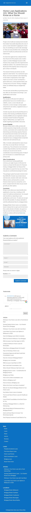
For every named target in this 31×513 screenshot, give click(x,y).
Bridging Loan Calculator (9, 360)
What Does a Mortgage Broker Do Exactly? (14, 348)
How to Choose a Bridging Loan (11, 382)
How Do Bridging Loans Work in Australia (13, 336)
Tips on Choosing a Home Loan (11, 350)
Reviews (6, 438)
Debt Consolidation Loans (10, 456)
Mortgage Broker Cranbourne (11, 495)
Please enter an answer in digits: (11, 270)
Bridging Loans (8, 459)
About (5, 433)
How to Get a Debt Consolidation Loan (13, 377)
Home (5, 428)
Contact (6, 441)
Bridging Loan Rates (8, 375)
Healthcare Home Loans (20, 18)
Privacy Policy (22, 510)
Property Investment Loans (11, 448)
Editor (5, 18)
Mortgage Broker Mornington (11, 497)
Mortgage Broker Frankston (11, 492)
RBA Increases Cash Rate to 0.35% (12, 363)
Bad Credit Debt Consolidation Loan (12, 365)
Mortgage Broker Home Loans (12, 510)
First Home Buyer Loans (10, 451)
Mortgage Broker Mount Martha (12, 500)
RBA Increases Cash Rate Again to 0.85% (14, 341)
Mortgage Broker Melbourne (11, 490)
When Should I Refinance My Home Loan (13, 368)
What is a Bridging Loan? (9, 380)
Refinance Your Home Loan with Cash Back (14, 329)
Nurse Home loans (9, 461)
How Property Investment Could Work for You (14, 417)
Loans (5, 431)
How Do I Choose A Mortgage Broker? (13, 357)
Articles (6, 436)
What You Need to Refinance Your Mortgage (14, 338)
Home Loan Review (9, 454)
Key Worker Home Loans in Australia (12, 392)
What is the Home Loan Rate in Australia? (13, 385)
